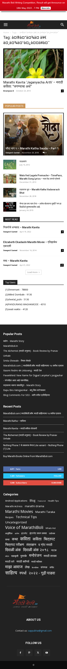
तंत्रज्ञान (31, 544)
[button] (5, 24)
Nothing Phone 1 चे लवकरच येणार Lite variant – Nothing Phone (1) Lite (33, 447)
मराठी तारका (50, 556)
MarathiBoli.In (10, 345)
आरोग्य (17, 533)
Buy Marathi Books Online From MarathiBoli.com (28, 456)
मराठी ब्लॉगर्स (23, 561)
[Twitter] (38, 653)
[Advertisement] (33, 14)
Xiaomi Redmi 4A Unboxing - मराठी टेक (22, 370)
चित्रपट (49, 539)
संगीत (52, 567)
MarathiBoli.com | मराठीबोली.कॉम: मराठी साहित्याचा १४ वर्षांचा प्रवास (33, 365)
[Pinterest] (29, 653)
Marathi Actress (13, 506)
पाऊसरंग (23, 161)
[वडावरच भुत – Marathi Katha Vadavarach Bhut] (9, 193)
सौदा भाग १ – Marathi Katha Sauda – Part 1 (32, 148)
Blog (32, 500)
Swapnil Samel (13, 152)
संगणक (44, 567)
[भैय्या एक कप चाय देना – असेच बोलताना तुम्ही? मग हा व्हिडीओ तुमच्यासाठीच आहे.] (9, 207)
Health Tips (53, 500)
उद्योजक (52, 533)
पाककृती (14, 556)
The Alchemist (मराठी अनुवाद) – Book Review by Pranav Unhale (30, 437)
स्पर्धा (22, 573)
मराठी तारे (9, 561)
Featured (42, 501)
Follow (57, 476)
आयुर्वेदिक (9, 533)
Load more (32, 272)
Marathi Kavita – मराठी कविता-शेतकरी (20, 428)
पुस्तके (23, 556)
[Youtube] (46, 653)
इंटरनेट (24, 533)
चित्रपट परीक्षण (14, 544)
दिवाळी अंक (13, 549)
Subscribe (56, 482)
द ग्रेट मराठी (45, 544)
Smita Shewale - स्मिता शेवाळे (17, 360)
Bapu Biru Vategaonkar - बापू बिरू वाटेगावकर (24, 390)
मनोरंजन (35, 555)
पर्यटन (7, 556)
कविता (25, 538)
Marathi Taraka (45, 512)
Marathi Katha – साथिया (14, 421)
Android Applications (16, 500)
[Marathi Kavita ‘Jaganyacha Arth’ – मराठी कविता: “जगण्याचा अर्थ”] (33, 63)
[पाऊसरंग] (9, 165)
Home (6, 32)
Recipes (9, 517)
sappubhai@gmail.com (40, 630)
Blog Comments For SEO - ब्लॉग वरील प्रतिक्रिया (26, 395)
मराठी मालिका (36, 561)
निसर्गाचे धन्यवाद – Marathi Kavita (21, 227)
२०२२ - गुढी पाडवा (42, 573)
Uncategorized (16, 522)
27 (62, 265)
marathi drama (34, 506)
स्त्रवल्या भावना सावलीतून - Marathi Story (22, 385)
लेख (27, 567)
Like (59, 469)
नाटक (54, 550)
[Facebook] (20, 653)
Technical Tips (26, 517)
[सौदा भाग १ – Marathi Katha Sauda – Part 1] (33, 134)
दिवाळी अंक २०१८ (36, 549)
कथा (7, 539)
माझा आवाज (14, 566)
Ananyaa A (8, 91)
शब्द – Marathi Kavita (15, 260)
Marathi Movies (19, 511)
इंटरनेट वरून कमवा (38, 533)
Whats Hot (51, 528)
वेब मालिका (35, 567)
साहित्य (11, 572)
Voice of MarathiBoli (24, 527)
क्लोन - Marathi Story (13, 341)
